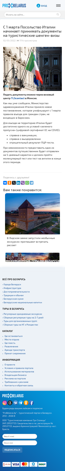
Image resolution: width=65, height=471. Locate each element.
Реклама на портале (15, 378)
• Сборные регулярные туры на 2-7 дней (22, 317)
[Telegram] (31, 183)
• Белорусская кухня (13, 298)
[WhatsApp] (27, 183)
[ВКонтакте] (5, 183)
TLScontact (18, 98)
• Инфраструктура (11, 288)
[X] (14, 183)
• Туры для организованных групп (19, 321)
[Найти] (58, 14)
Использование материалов (19, 371)
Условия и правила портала (19, 368)
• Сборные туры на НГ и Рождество (20, 324)
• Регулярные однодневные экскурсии (22, 314)
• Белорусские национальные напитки (22, 302)
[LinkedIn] (18, 183)
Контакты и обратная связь (19, 385)
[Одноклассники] (9, 183)
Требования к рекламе (16, 382)
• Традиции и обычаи (13, 295)
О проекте (10, 364)
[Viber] (23, 183)
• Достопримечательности (16, 291)
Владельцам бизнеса (16, 375)
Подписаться (12, 449)
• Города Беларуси (11, 284)
